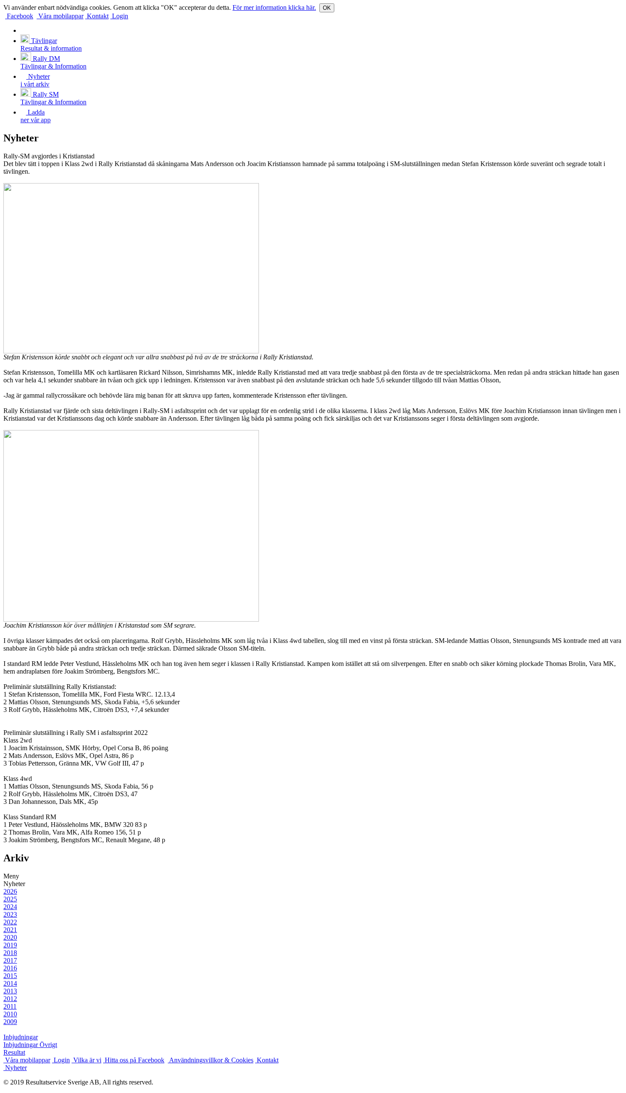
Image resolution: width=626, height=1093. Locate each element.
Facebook (19, 16)
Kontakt (97, 16)
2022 (10, 922)
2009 (10, 1021)
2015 (10, 975)
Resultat (14, 1052)
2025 (10, 899)
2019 (10, 945)
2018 (10, 952)
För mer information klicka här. (274, 7)
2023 (10, 914)
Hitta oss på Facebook (133, 1060)
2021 (10, 929)
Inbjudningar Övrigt (30, 1044)
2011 (10, 1006)
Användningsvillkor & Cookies (210, 1060)
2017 (10, 960)
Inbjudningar (20, 1037)
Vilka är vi (86, 1060)
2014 (10, 983)
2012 (10, 998)
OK (327, 8)
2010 (10, 1014)
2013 (10, 991)
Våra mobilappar (60, 16)
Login (119, 16)
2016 (10, 968)
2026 (10, 891)
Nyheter (15, 1067)
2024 (10, 906)
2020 (10, 937)
